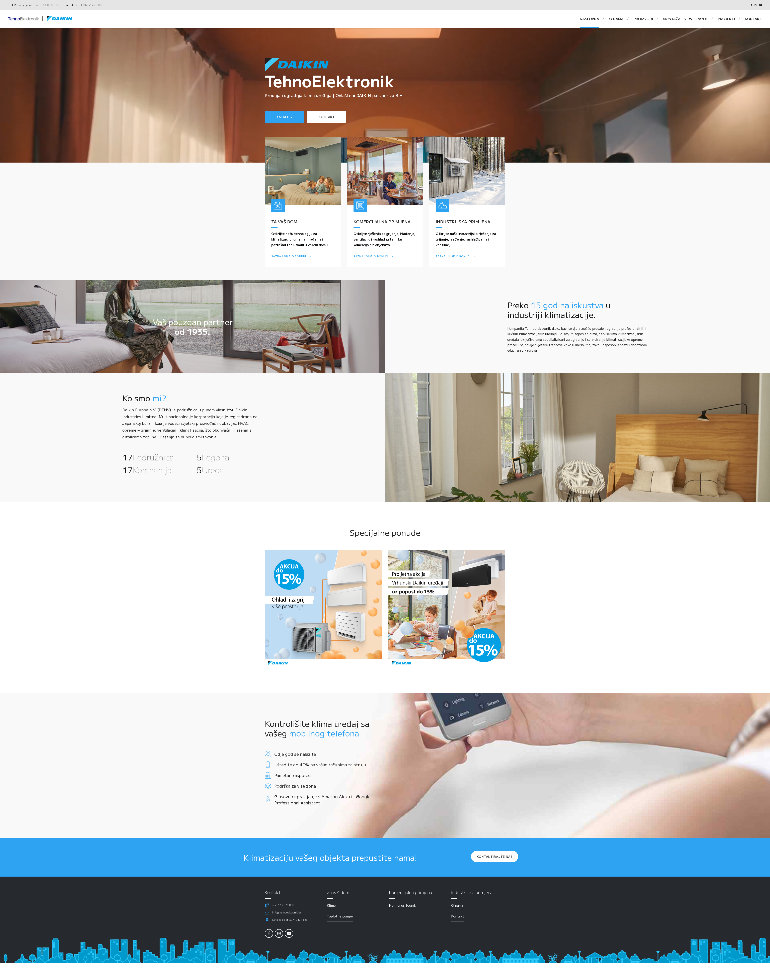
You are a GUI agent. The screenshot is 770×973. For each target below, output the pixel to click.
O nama (616, 18)
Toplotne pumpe (340, 916)
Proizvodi (643, 18)
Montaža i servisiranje (685, 18)
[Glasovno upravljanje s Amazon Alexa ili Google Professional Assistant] (268, 799)
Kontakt (753, 18)
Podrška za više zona (295, 786)
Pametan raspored (292, 775)
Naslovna (589, 18)
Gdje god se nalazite (295, 754)
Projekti (726, 18)
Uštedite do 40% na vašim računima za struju (320, 765)
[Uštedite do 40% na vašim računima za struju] (268, 764)
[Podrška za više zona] (268, 786)
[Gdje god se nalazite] (268, 754)
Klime (331, 905)
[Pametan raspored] (268, 775)
